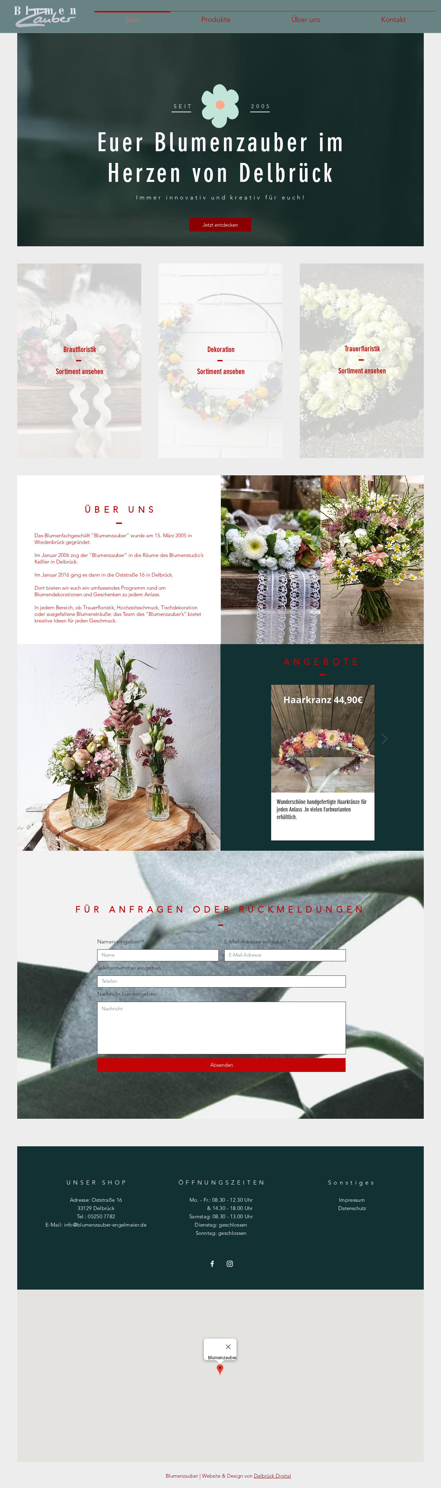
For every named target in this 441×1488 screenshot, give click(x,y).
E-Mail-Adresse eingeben (255, 941)
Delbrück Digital (272, 1475)
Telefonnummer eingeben (129, 968)
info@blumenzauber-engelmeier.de (105, 1224)
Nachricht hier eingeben (126, 994)
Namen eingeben (118, 941)
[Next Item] (384, 738)
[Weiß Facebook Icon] (212, 1264)
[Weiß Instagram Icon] (230, 1264)
